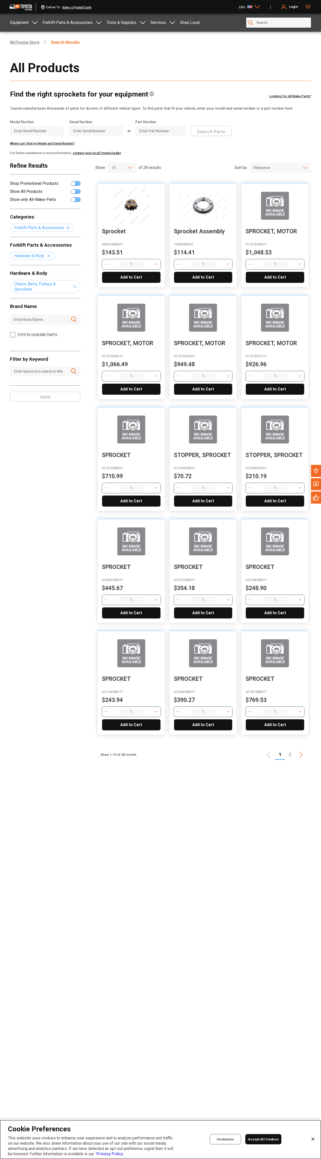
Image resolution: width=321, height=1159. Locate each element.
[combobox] (115, 168)
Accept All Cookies (263, 1139)
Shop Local (190, 22)
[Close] (312, 1139)
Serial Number (81, 122)
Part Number (145, 122)
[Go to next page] (301, 755)
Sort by (240, 167)
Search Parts (211, 132)
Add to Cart (131, 277)
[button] (106, 264)
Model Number (22, 122)
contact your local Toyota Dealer (97, 153)
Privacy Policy (109, 1153)
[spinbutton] (131, 264)
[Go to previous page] (269, 755)
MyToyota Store (24, 42)
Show (100, 167)
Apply (45, 396)
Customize (225, 1139)
